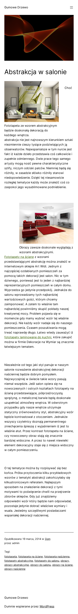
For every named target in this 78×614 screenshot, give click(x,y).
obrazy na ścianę (62, 564)
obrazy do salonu (40, 564)
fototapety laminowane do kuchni (27, 337)
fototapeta (10, 556)
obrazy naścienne (14, 568)
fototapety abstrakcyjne (18, 560)
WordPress (47, 606)
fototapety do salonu (46, 560)
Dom (47, 538)
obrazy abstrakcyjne (16, 564)
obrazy (65, 560)
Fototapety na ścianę (19, 257)
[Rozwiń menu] (71, 7)
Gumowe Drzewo (16, 7)
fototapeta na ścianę (30, 556)
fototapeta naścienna (56, 556)
